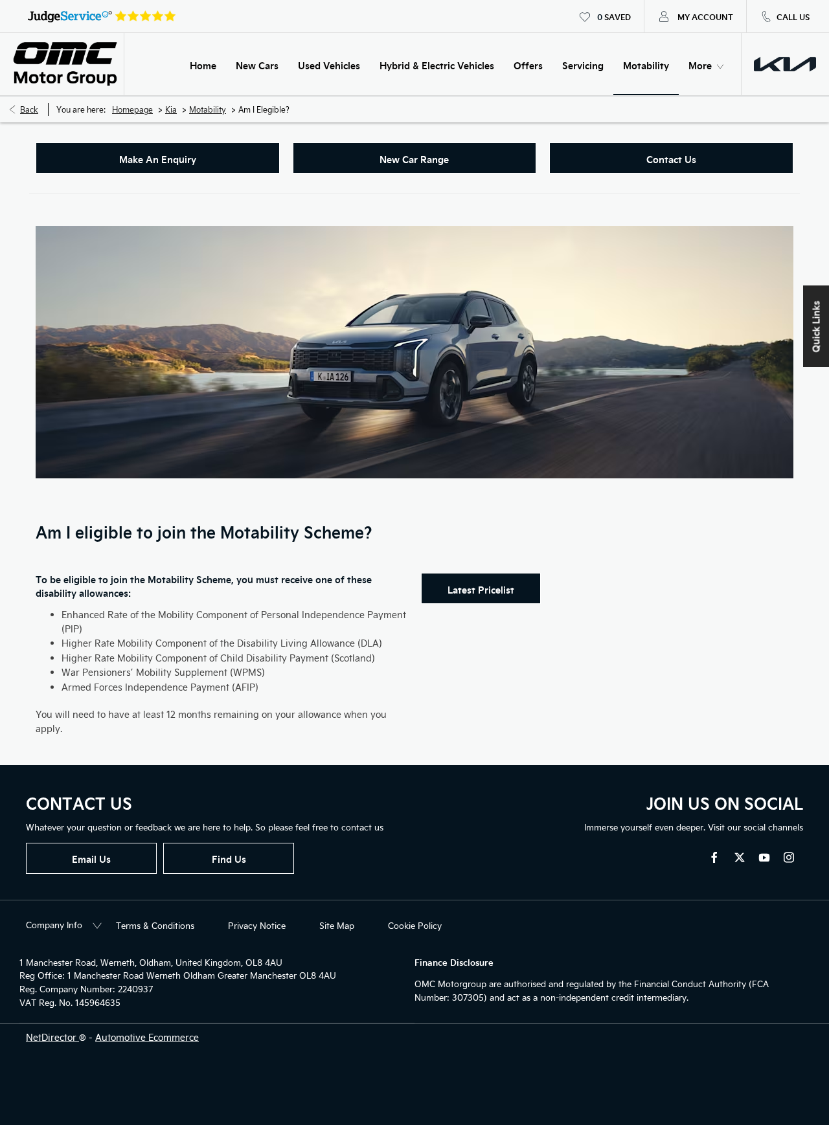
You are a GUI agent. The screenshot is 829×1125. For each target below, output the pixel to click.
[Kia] (785, 64)
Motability (207, 109)
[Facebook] (714, 857)
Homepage (132, 109)
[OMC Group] (65, 64)
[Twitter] (739, 857)
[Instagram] (789, 857)
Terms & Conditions (155, 925)
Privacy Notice (257, 925)
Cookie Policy (415, 925)
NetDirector (52, 1037)
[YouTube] (764, 857)
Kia (171, 109)
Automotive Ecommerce (147, 1037)
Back (29, 109)
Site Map (336, 925)
